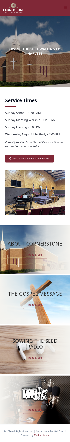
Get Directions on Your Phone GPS (31, 158)
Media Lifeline (41, 435)
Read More (35, 254)
